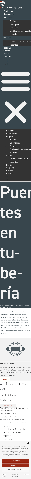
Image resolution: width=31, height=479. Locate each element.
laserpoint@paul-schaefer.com (13, 422)
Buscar (6, 53)
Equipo (13, 21)
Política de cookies (13, 432)
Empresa (7, 16)
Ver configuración (15, 470)
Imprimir (26, 474)
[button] (28, 443)
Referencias (8, 14)
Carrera (7, 37)
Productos (8, 11)
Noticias (7, 47)
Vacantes (14, 44)
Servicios (14, 27)
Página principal (5, 305)
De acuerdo (15, 460)
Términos (8, 439)
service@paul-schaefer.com (12, 419)
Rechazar (15, 465)
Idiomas (7, 56)
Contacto (7, 50)
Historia (13, 34)
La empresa (15, 24)
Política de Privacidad (14, 429)
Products (14, 305)
